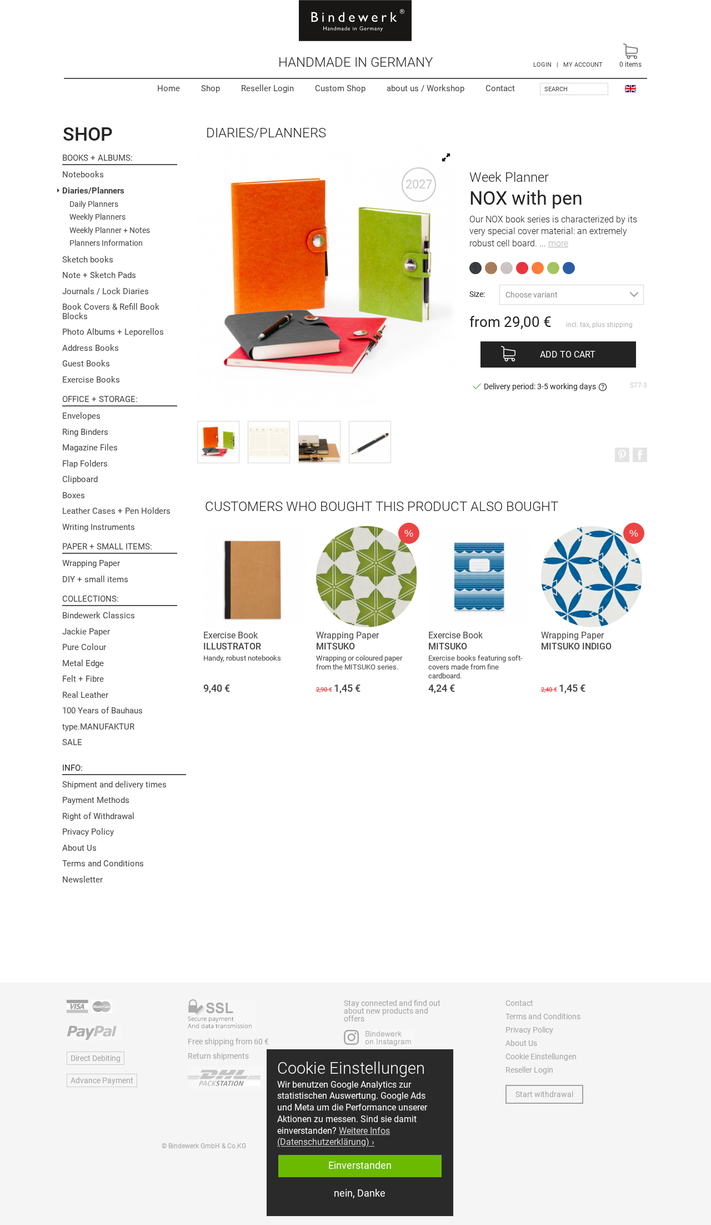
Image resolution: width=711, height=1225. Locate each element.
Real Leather (85, 695)
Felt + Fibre (83, 679)
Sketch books (87, 260)
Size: (477, 294)
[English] (630, 88)
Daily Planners (93, 204)
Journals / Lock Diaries (105, 291)
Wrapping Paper (91, 563)
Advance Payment (102, 1080)
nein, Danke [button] (359, 1193)
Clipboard (80, 479)
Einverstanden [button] (360, 1165)
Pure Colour (84, 647)
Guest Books (86, 364)
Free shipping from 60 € (228, 1041)
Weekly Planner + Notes (109, 230)
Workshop (425, 88)
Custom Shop (340, 88)
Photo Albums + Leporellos (113, 332)
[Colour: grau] (506, 268)
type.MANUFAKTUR (98, 727)
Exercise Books (91, 380)
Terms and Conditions (103, 864)
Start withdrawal (544, 1094)
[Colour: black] (475, 268)
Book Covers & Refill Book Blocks (110, 311)
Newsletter (82, 880)
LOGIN (542, 64)
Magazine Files (90, 448)
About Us (79, 848)
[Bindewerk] (355, 20)
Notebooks (83, 175)
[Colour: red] (522, 268)
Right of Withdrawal (98, 816)
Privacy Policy (88, 832)
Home (168, 88)
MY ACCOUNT (583, 64)
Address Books (90, 348)
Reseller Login (267, 88)
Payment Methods (95, 800)
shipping (620, 325)
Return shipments (218, 1056)
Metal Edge (83, 663)
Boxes (73, 495)
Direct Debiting (95, 1058)
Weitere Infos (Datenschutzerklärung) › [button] (333, 1136)
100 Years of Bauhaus (102, 711)
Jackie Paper (86, 632)
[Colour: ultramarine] (569, 268)
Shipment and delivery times (114, 785)
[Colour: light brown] (491, 268)
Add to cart (567, 354)
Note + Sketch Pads (99, 275)
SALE (72, 742)
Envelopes (81, 416)
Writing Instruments (98, 527)
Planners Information (106, 243)
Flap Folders (85, 464)
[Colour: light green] (553, 268)
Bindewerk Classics (98, 616)
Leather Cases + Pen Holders (116, 511)
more (558, 243)
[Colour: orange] (537, 268)
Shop (210, 88)
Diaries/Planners (93, 191)
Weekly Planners (97, 216)
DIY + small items (95, 579)
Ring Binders (85, 432)
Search (556, 89)
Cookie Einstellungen (541, 1056)
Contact (500, 88)
